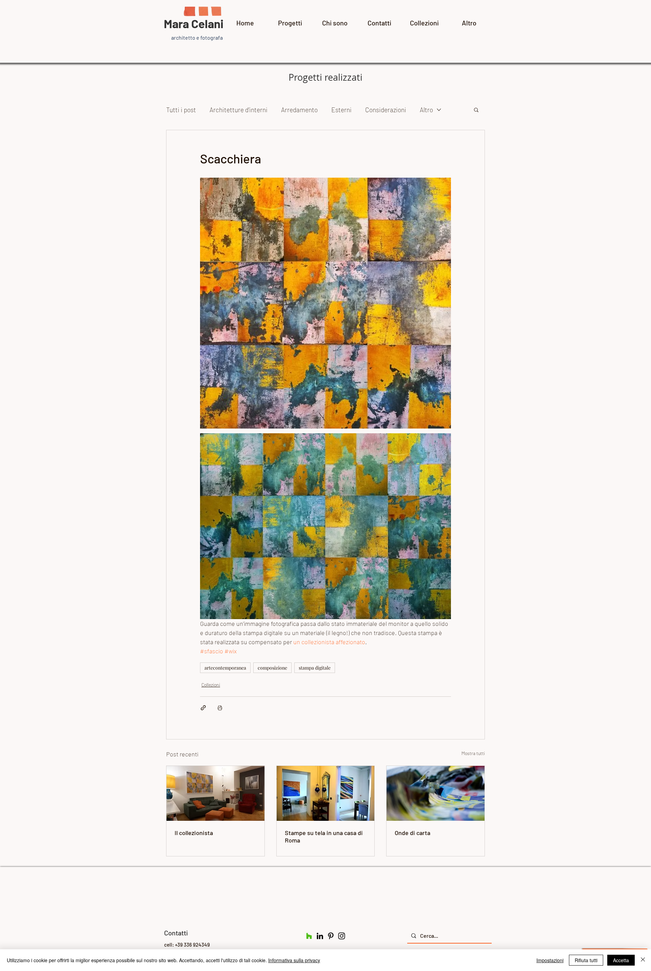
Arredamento (299, 110)
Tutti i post (181, 110)
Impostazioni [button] (550, 960)
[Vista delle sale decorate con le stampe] (326, 793)
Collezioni (210, 685)
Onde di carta (412, 832)
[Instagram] (341, 935)
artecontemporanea (225, 668)
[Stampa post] (220, 708)
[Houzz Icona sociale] (309, 935)
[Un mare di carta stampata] (436, 793)
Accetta (621, 960)
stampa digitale (315, 668)
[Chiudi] (643, 960)
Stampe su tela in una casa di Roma (324, 836)
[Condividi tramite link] (203, 708)
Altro (426, 110)
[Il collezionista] (215, 793)
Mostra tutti (473, 753)
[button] (476, 109)
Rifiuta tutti (586, 960)
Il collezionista (194, 832)
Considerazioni (385, 110)
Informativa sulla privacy (294, 960)
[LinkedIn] (319, 935)
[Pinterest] (330, 935)
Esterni (341, 110)
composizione (272, 668)
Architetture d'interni (239, 110)
